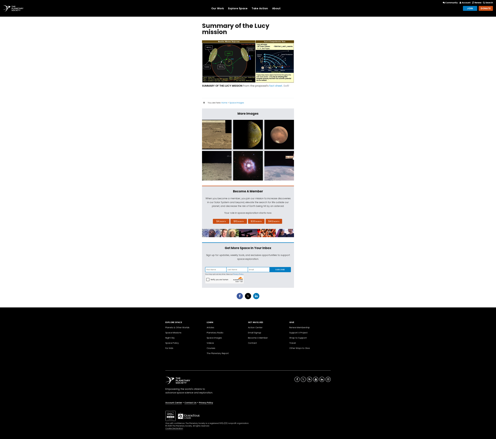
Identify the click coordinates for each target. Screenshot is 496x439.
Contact (252, 343)
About (276, 8)
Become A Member (258, 337)
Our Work (217, 8)
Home (224, 102)
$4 (221, 221)
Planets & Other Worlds (177, 327)
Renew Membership (299, 327)
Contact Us (190, 402)
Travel (292, 343)
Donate (486, 8)
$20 (256, 221)
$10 (239, 221)
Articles (210, 327)
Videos (210, 343)
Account (466, 2)
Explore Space (238, 8)
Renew (478, 2)
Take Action (260, 8)
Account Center (173, 402)
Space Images (236, 102)
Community (451, 2)
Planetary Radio (215, 332)
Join (470, 8)
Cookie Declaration (174, 428)
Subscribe (280, 269)
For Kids (169, 348)
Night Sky (170, 337)
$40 (273, 221)
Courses (211, 348)
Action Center (255, 327)
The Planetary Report (218, 353)
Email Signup (254, 332)
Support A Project (298, 332)
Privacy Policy (238, 274)
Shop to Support (298, 337)
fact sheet (275, 86)
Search (489, 2)
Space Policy (172, 343)
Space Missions (173, 332)
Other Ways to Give (299, 348)
